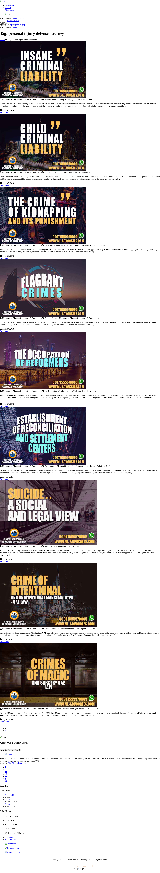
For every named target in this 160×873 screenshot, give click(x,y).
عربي (84, 866)
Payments (9, 837)
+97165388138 (14, 23)
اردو (91, 866)
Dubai (20, 763)
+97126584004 (18, 18)
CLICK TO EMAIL (18, 25)
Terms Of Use (10, 839)
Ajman (27, 763)
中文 (69, 866)
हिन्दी (76, 866)
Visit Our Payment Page (10, 750)
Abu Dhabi (12, 763)
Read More (4, 112)
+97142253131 (13, 21)
